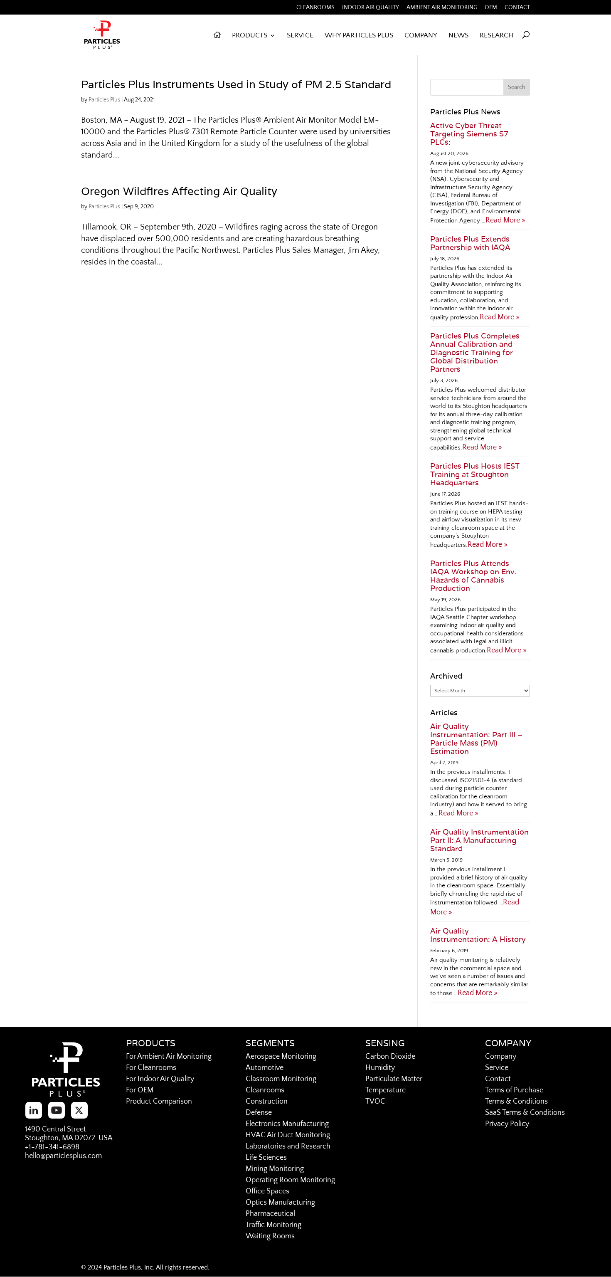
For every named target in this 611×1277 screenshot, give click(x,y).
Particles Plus (104, 99)
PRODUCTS (249, 35)
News (458, 35)
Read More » (505, 220)
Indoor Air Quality (370, 8)
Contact (517, 8)
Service (300, 35)
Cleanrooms (315, 8)
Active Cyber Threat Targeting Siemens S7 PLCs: (469, 134)
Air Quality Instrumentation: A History (478, 935)
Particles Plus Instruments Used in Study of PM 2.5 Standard (236, 84)
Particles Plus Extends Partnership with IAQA (470, 243)
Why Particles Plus (359, 35)
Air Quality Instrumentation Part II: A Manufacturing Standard (479, 840)
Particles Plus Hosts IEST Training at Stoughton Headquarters (475, 474)
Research (496, 35)
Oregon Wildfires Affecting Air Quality (179, 191)
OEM (491, 8)
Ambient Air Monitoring (442, 8)
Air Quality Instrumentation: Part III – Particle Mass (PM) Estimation (476, 738)
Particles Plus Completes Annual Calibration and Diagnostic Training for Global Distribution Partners (475, 352)
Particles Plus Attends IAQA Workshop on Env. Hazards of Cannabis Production (473, 575)
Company (420, 35)
